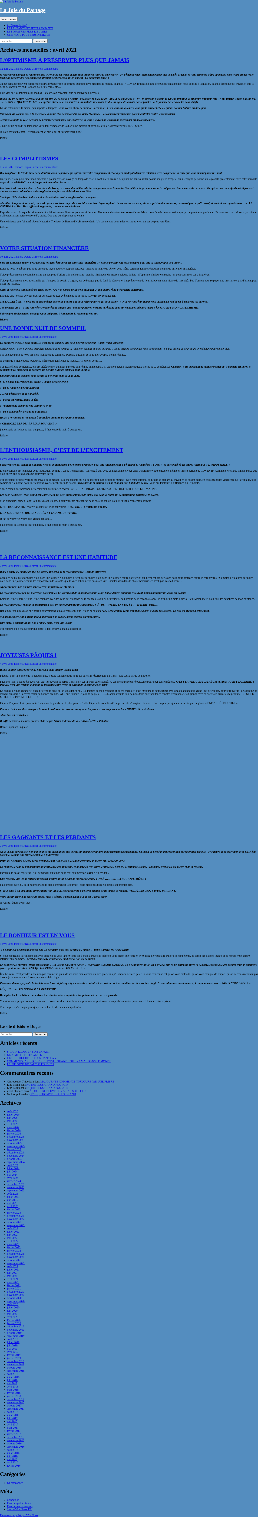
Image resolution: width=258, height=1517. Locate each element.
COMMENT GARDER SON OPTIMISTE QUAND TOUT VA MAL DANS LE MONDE (59, 1061)
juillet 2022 (13, 1231)
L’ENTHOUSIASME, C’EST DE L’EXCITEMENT (61, 450)
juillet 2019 (13, 1342)
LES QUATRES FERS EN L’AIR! (27, 31)
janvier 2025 (14, 1149)
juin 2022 (12, 1234)
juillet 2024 (13, 1168)
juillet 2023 (13, 1196)
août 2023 (12, 1193)
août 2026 (12, 1111)
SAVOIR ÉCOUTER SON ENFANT (28, 1051)
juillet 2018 (13, 1377)
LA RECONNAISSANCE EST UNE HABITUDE (58, 557)
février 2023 (14, 1209)
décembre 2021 (15, 1253)
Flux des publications (19, 1503)
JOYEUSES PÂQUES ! (28, 655)
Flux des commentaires (19, 1506)
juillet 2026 (13, 1114)
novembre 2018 (15, 1364)
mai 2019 (12, 1348)
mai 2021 (12, 1275)
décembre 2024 (15, 1152)
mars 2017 (13, 1427)
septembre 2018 (16, 1370)
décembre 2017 (15, 1399)
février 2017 (14, 1430)
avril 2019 (12, 1351)
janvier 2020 (14, 1323)
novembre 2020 (15, 1294)
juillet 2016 (13, 1452)
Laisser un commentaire (45, 68)
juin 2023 (12, 1199)
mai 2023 (12, 1203)
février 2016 (14, 1465)
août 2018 (12, 1373)
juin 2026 (12, 1117)
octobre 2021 (14, 1260)
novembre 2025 (15, 1139)
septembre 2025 (16, 1146)
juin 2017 (12, 1418)
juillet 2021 (13, 1269)
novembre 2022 (15, 1218)
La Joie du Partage (22, 10)
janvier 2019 (14, 1358)
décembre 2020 (15, 1291)
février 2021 (14, 1285)
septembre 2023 (16, 1190)
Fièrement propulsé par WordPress (19, 1515)
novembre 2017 (15, 1402)
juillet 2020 (13, 1307)
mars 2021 (13, 1282)
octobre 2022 (14, 1222)
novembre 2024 (15, 1155)
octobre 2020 (14, 1297)
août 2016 (12, 1449)
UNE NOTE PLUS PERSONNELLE (28, 34)
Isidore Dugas (23, 68)
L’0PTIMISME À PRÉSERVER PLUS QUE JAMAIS (64, 60)
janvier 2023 (14, 1212)
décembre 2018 (15, 1361)
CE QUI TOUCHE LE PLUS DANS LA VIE (33, 1057)
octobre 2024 (14, 1158)
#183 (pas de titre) (17, 25)
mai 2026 (12, 1120)
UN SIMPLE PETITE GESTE (24, 1054)
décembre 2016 (15, 1437)
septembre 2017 (16, 1408)
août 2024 (12, 1165)
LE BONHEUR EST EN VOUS (37, 935)
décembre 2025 (15, 1136)
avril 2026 (12, 1124)
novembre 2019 (15, 1329)
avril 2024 (12, 1177)
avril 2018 (12, 1386)
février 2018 (14, 1392)
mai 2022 (12, 1237)
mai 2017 (12, 1421)
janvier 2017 (14, 1433)
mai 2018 (12, 1383)
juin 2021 (12, 1272)
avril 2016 (12, 1462)
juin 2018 (12, 1380)
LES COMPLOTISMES (29, 158)
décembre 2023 (15, 1184)
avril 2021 (12, 1279)
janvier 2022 (14, 1250)
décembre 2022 (15, 1215)
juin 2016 (12, 1456)
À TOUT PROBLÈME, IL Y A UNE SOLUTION (58, 1091)
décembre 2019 (15, 1326)
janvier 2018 (14, 1396)
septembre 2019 (16, 1335)
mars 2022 (13, 1244)
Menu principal (8, 19)
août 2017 (12, 1411)
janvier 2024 (14, 1180)
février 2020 (14, 1320)
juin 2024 (12, 1171)
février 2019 (14, 1354)
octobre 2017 (14, 1405)
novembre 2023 (15, 1187)
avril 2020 (12, 1316)
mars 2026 (13, 1127)
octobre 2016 (14, 1443)
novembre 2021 (15, 1256)
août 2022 (12, 1228)
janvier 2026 (14, 1133)
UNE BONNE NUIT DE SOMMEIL (43, 328)
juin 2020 (12, 1310)
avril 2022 (12, 1241)
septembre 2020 (16, 1301)
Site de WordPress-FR (19, 1509)
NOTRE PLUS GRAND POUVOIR (47, 1084)
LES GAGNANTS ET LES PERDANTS (48, 837)
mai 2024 (12, 1174)
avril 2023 (12, 1206)
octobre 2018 (14, 1367)
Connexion (13, 1499)
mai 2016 (12, 1459)
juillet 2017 (13, 1415)
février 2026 (14, 1130)
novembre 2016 (15, 1440)
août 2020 (12, 1304)
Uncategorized (15, 1482)
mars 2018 (13, 1389)
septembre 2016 (16, 1446)
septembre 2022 (16, 1225)
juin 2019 (12, 1345)
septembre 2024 (16, 1162)
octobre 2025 (14, 1143)
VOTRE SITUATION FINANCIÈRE (44, 248)
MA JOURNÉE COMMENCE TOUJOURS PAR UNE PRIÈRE (77, 1081)
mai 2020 (12, 1313)
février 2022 (14, 1247)
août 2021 (12, 1266)
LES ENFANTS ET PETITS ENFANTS (30, 28)
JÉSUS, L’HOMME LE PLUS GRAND (53, 1094)
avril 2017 (12, 1424)
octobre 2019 (14, 1332)
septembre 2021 (16, 1263)
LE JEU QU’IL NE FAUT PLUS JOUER (30, 1064)
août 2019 (12, 1339)
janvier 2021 (14, 1288)
